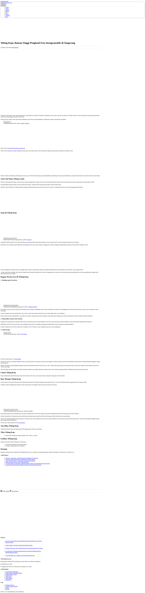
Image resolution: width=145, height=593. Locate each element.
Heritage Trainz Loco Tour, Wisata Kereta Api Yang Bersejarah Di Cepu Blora (24, 548)
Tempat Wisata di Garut (11, 574)
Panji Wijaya (24, 334)
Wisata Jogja (8, 577)
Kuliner (7, 10)
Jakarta (7, 14)
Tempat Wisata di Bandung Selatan (13, 573)
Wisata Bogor (8, 575)
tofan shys (29, 239)
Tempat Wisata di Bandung (11, 571)
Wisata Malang (9, 578)
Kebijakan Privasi (9, 585)
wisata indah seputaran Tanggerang (16, 148)
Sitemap (7, 589)
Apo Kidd (30, 411)
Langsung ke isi (4, 1)
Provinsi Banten (21, 422)
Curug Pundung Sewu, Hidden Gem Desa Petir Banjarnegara (20, 555)
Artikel (7, 7)
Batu (6, 17)
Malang (7, 11)
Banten (8, 491)
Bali (6, 12)
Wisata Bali (8, 580)
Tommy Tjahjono (25, 123)
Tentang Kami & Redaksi (11, 586)
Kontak (7, 587)
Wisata (7, 8)
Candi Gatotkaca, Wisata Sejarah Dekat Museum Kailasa (19, 545)
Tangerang (15, 491)
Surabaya (7, 15)
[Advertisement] (46, 29)
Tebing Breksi (17, 359)
